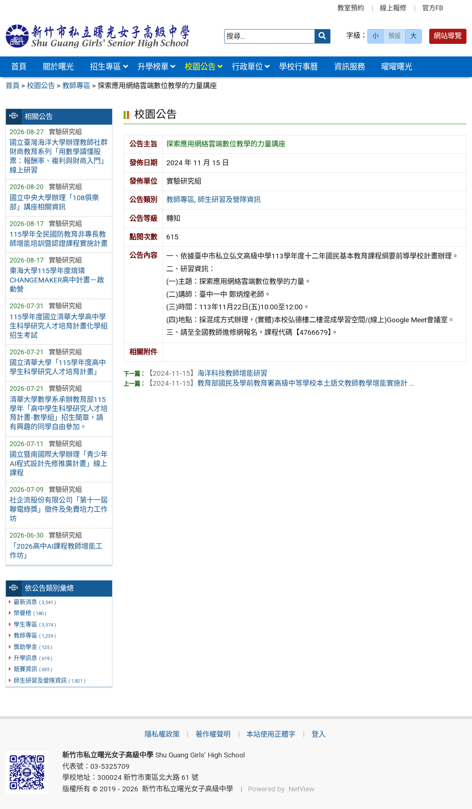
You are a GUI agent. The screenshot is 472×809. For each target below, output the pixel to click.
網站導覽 (448, 36)
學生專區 (35, 624)
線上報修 (393, 8)
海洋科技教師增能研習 (206, 373)
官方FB (432, 8)
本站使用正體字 (270, 734)
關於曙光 (58, 66)
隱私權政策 (162, 734)
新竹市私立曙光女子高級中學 (185, 789)
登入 (319, 734)
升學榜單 (153, 66)
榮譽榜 (30, 613)
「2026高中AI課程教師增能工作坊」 (56, 551)
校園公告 (200, 66)
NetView (301, 789)
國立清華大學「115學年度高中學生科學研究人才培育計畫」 (58, 367)
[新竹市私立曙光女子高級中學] (98, 36)
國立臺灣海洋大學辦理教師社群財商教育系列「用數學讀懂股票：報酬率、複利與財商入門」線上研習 (59, 156)
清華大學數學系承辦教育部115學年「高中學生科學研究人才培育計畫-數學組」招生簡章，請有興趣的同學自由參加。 (59, 413)
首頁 (19, 66)
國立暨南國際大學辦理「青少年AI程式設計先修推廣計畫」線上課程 (59, 463)
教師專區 (35, 635)
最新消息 (35, 601)
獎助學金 (33, 646)
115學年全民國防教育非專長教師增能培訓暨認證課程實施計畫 (59, 239)
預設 (394, 35)
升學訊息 (33, 658)
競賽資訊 (33, 669)
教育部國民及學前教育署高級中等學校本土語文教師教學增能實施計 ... (280, 383)
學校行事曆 (298, 66)
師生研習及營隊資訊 (50, 680)
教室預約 (350, 8)
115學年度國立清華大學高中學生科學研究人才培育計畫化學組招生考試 (59, 326)
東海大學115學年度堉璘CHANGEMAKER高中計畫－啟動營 (57, 280)
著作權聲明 (212, 734)
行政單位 (247, 66)
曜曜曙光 (396, 66)
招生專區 (105, 66)
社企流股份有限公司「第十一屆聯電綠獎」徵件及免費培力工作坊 (59, 509)
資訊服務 (349, 66)
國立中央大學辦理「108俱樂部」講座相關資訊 (54, 202)
